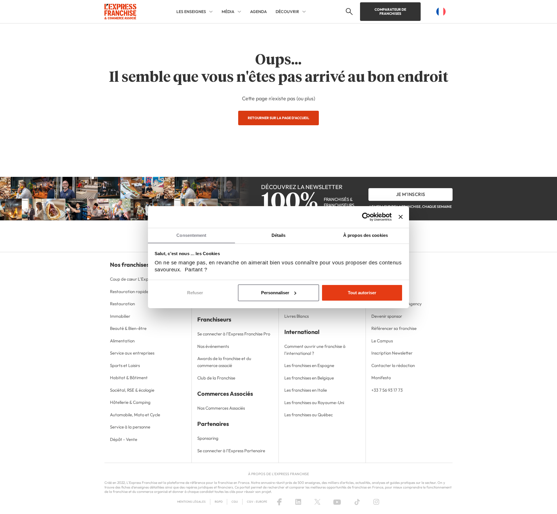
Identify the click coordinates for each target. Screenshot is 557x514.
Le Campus (382, 341)
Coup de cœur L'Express (133, 279)
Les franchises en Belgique (309, 378)
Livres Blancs (296, 316)
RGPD (219, 502)
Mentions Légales (191, 502)
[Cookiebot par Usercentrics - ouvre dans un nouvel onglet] (366, 216)
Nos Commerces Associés (221, 408)
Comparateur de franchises (390, 11)
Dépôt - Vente (123, 439)
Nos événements (213, 346)
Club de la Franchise (216, 378)
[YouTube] (337, 501)
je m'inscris (410, 194)
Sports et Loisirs (125, 365)
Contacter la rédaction (393, 365)
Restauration (122, 303)
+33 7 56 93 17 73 (387, 390)
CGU (235, 502)
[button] (348, 11)
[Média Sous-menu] (239, 12)
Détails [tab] (279, 235)
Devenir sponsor (386, 316)
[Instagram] (376, 501)
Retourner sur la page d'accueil (278, 118)
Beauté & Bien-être (128, 328)
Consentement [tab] (191, 235)
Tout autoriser (362, 292)
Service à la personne (130, 427)
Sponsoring (207, 438)
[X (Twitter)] (317, 501)
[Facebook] (279, 501)
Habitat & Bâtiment (129, 377)
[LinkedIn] (298, 501)
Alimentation (122, 341)
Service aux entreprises (132, 353)
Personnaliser (275, 292)
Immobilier (120, 316)
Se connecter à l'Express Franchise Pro (233, 334)
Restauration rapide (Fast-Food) (141, 291)
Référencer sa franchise (394, 328)
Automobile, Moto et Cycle (135, 414)
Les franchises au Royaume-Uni (314, 402)
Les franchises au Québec (308, 414)
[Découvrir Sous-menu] (304, 12)
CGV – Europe (257, 502)
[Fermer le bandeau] (401, 217)
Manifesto (381, 377)
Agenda (258, 11)
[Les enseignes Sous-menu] (211, 12)
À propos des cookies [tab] (365, 235)
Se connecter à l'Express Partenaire (231, 450)
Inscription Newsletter (392, 353)
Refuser (195, 292)
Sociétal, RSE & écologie (132, 390)
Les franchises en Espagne (309, 365)
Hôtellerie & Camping (130, 402)
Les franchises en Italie (305, 390)
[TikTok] (357, 501)
